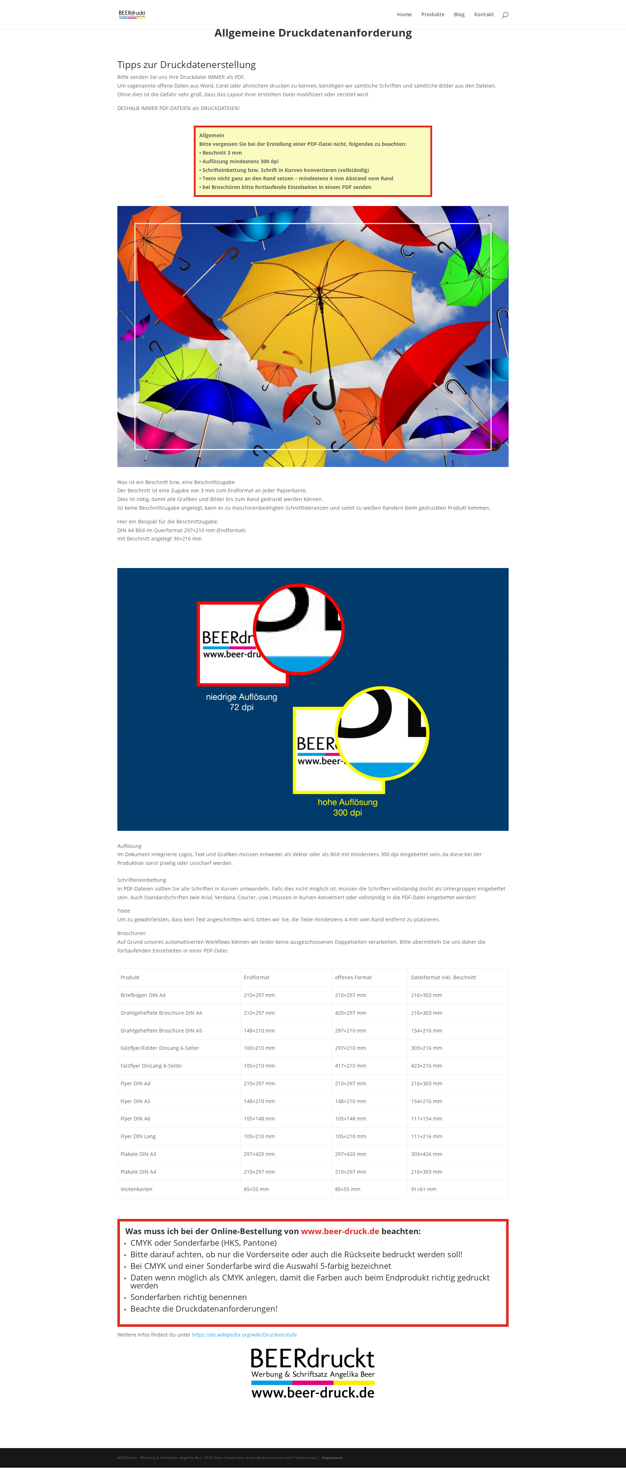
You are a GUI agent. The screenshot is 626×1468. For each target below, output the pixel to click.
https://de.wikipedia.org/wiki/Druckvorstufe (244, 1334)
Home (404, 15)
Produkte (433, 15)
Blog (459, 15)
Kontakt (484, 15)
